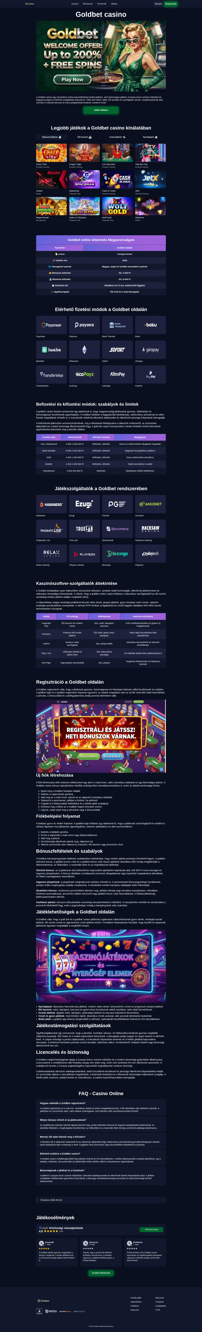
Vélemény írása (151, 1229)
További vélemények (101, 1273)
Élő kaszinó (83, 137)
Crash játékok (115, 137)
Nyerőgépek (148, 137)
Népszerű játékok (50, 137)
